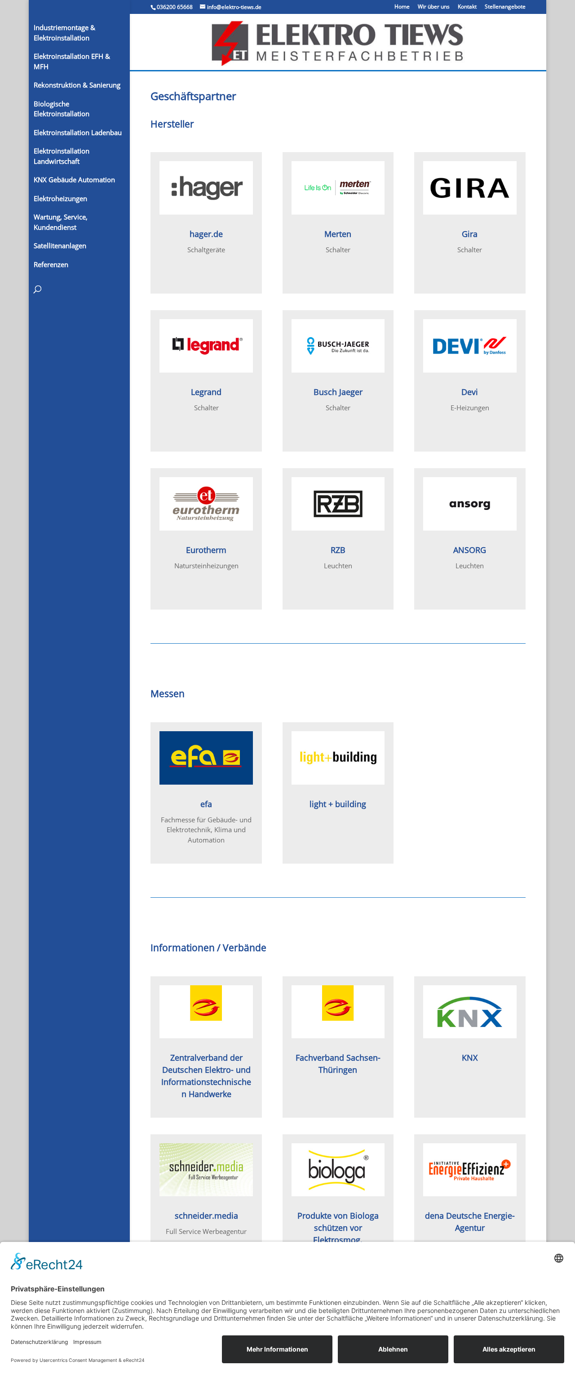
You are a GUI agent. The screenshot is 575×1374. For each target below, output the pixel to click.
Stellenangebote (505, 7)
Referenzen (51, 264)
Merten (337, 233)
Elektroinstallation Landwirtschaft (61, 156)
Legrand (206, 391)
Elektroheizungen (60, 198)
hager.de (206, 233)
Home (402, 7)
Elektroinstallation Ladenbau (78, 132)
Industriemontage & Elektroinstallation (64, 32)
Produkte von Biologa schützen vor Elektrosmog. (338, 1227)
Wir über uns (434, 7)
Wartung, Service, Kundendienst (61, 222)
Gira (470, 233)
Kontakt (467, 7)
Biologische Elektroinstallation (61, 109)
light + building (338, 804)
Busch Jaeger (338, 391)
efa (206, 804)
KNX (470, 1057)
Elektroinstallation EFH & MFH (72, 61)
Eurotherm (206, 549)
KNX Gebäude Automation (74, 179)
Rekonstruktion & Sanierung (77, 84)
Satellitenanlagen (60, 245)
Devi (469, 391)
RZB (338, 549)
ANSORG (469, 549)
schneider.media (206, 1215)
